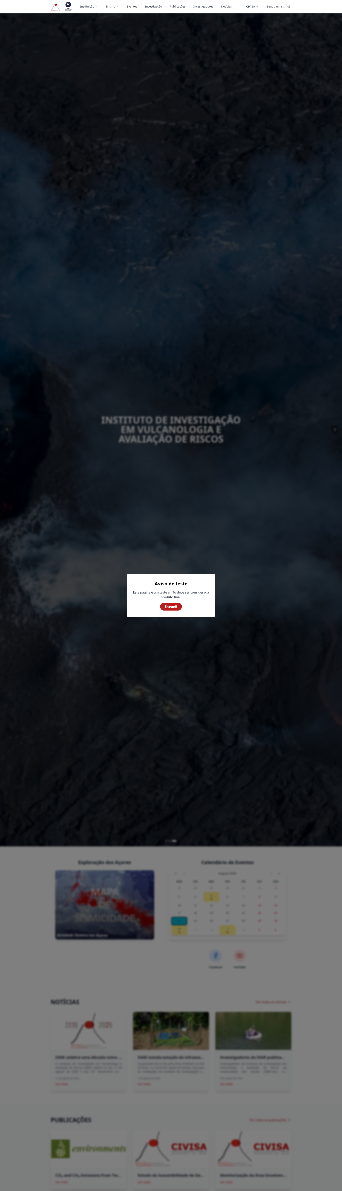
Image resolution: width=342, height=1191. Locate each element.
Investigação (153, 6)
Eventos (132, 6)
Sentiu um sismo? (278, 6)
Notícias (226, 6)
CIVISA (250, 6)
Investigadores (203, 6)
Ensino (113, 7)
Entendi (171, 606)
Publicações (177, 6)
